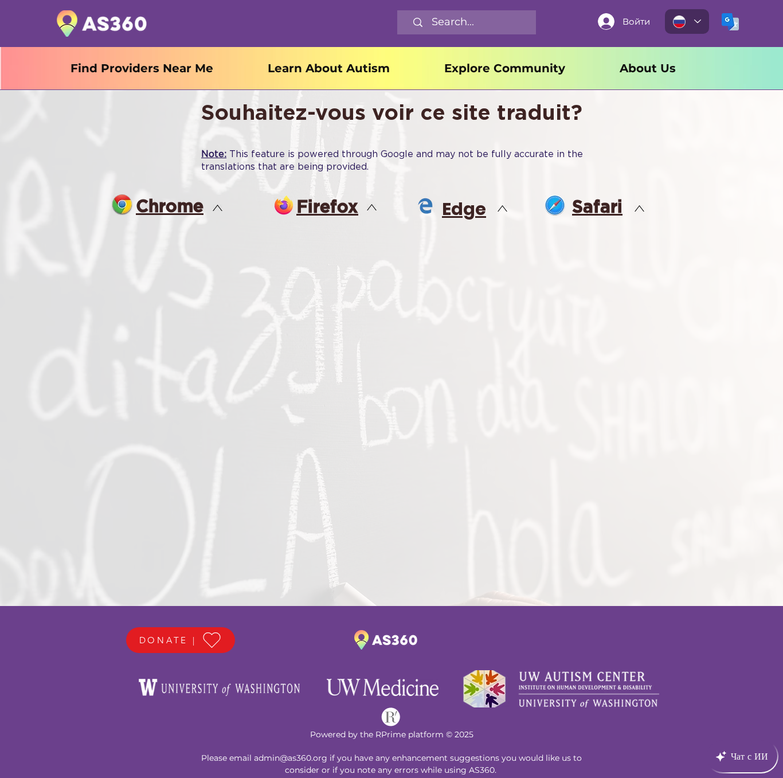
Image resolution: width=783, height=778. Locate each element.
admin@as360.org (290, 758)
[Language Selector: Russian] (687, 21)
